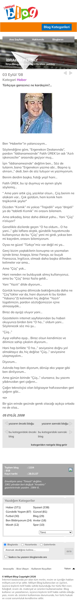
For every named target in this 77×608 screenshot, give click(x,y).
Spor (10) (38, 524)
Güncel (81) (40, 511)
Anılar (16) (39, 520)
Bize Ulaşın (22, 568)
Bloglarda (12, 544)
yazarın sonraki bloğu (55, 423)
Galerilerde (49, 544)
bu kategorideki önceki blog (22, 434)
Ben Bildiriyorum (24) (19, 520)
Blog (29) (38, 516)
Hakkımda (38, 39)
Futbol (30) (12, 516)
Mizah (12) (12, 524)
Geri (65, 73)
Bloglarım (57, 39)
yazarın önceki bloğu (21, 423)
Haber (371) (13, 507)
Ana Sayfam (16, 39)
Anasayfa (8, 568)
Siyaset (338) (41, 507)
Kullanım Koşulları (41, 568)
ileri (70, 73)
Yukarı (67, 568)
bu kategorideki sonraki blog (52, 434)
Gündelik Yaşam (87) (18, 511)
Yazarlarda (31, 544)
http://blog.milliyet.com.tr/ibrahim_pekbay (30, 64)
